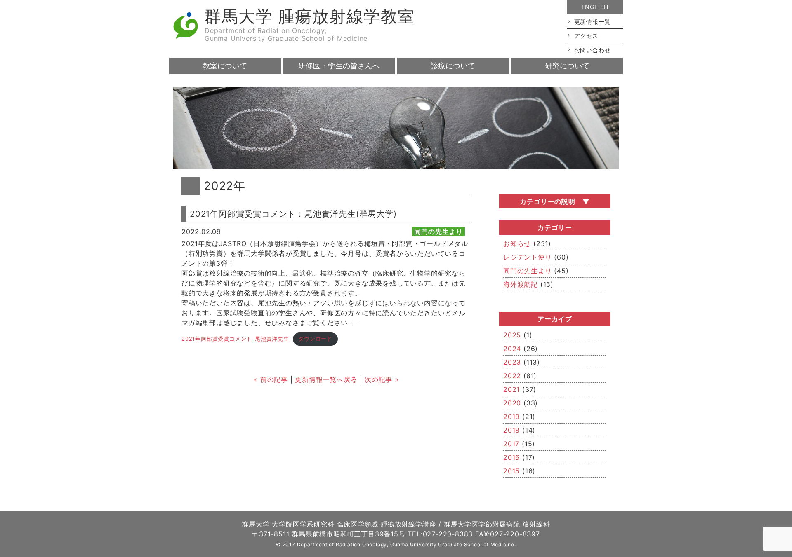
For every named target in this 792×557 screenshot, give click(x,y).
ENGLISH (595, 6)
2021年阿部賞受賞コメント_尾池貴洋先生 (235, 339)
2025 (512, 335)
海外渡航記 (520, 284)
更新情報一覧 (592, 21)
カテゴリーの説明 (547, 201)
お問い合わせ (592, 50)
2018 (511, 430)
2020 (512, 403)
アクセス (586, 35)
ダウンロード (315, 339)
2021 (511, 389)
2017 (511, 444)
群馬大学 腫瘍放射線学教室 (309, 16)
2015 (511, 471)
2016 (511, 457)
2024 (512, 348)
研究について (567, 65)
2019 (511, 416)
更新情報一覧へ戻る (326, 379)
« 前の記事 (271, 379)
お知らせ (517, 243)
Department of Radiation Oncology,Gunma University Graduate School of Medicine (286, 34)
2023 (512, 362)
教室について (225, 65)
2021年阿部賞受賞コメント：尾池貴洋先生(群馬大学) (293, 214)
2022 (512, 376)
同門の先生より (527, 271)
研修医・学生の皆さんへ (339, 65)
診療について (453, 65)
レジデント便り (527, 257)
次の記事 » (382, 379)
